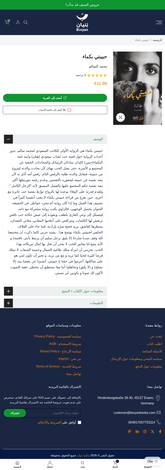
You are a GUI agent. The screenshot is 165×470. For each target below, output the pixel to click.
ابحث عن (156, 336)
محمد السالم (98, 66)
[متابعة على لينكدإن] (137, 431)
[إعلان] (82, 5)
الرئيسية (157, 40)
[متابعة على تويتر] (152, 431)
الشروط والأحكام (49, 422)
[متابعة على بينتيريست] (129, 431)
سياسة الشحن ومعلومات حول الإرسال (136, 358)
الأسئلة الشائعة (152, 351)
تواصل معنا (73, 374)
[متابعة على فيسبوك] (160, 431)
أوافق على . (56, 422)
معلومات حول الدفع (149, 366)
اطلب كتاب (154, 344)
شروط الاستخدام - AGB (65, 344)
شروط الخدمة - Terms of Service (58, 366)
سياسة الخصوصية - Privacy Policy (57, 336)
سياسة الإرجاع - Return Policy (60, 351)
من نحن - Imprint (70, 358)
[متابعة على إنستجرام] (145, 431)
